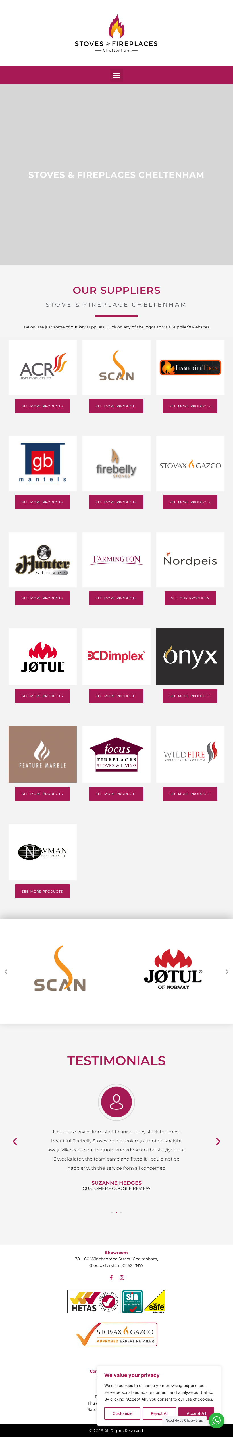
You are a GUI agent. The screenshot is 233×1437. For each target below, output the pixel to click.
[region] (159, 1396)
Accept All (196, 1413)
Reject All (159, 1413)
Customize (122, 1413)
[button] (116, 75)
